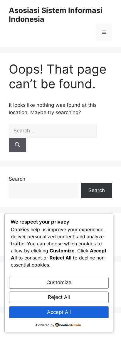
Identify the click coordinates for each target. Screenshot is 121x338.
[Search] (17, 145)
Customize (58, 282)
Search (17, 179)
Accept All (59, 312)
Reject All (59, 297)
